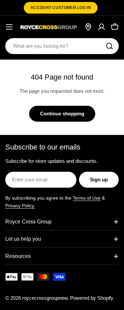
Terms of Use (87, 198)
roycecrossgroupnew (44, 298)
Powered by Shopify (91, 298)
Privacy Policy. (20, 205)
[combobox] (62, 46)
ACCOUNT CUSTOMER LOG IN (60, 7)
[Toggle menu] (9, 27)
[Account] (101, 27)
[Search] (109, 46)
